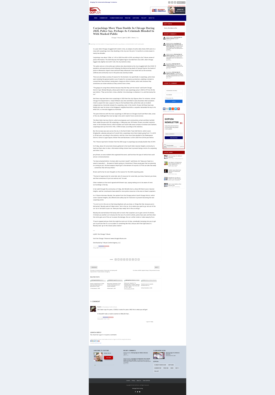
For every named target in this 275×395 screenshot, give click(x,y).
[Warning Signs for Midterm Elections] (166, 157)
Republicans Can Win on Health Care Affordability (174, 178)
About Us (151, 18)
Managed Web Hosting (137, 388)
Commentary (103, 18)
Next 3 (177, 368)
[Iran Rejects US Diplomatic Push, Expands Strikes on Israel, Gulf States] (166, 163)
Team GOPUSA (146, 380)
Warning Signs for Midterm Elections (174, 38)
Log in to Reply (149, 321)
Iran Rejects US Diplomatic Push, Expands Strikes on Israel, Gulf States (174, 45)
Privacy (133, 380)
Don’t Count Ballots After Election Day (174, 184)
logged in (101, 335)
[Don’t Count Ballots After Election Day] (166, 185)
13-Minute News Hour (116, 18)
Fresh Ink (127, 18)
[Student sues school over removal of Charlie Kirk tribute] (166, 171)
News (95, 18)
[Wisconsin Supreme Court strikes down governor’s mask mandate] (115, 280)
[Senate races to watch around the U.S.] (149, 280)
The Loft (143, 18)
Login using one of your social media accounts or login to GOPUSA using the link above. (110, 339)
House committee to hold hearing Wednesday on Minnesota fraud (97, 285)
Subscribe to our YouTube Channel (176, 6)
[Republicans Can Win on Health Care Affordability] (166, 178)
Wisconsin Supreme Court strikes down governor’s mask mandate (114, 285)
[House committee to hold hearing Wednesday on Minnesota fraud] (98, 280)
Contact (128, 380)
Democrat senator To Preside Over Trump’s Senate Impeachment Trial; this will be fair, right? (132, 285)
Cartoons (136, 18)
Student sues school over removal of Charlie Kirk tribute (174, 171)
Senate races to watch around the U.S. (147, 284)
